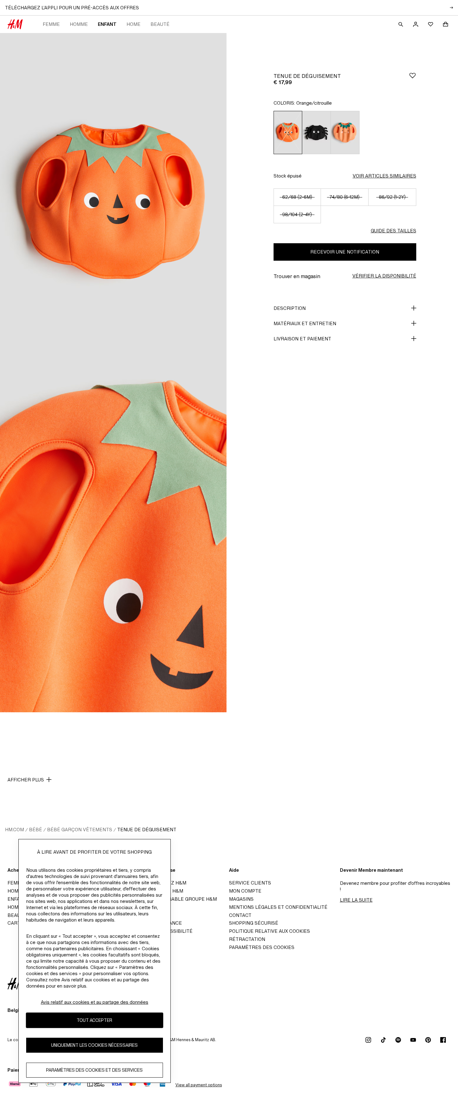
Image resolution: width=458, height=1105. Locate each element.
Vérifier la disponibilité (384, 275)
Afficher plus (25, 779)
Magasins (241, 899)
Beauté (159, 24)
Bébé (35, 829)
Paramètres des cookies (261, 947)
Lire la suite (356, 900)
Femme (51, 24)
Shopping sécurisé (253, 923)
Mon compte (245, 891)
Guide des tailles (393, 230)
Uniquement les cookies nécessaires (94, 1045)
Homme (79, 24)
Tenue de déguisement (146, 829)
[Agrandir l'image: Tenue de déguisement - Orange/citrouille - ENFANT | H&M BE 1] (113, 203)
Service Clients (250, 882)
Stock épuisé (288, 175)
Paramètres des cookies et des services (94, 1070)
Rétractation (247, 939)
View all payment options (198, 1085)
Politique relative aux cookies (269, 931)
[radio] (288, 132)
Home (133, 24)
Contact (240, 915)
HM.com (14, 829)
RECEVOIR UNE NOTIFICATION (344, 251)
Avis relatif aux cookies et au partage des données (94, 1002)
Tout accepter (94, 1020)
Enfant (107, 24)
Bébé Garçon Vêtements (79, 829)
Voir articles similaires (384, 175)
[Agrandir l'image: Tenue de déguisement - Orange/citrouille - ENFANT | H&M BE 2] (113, 543)
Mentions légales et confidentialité (278, 907)
